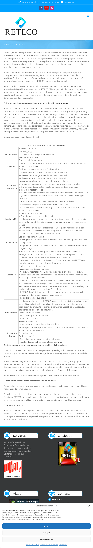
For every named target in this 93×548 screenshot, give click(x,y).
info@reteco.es (69, 2)
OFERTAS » (9, 457)
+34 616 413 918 (42, 2)
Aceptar (46, 526)
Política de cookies (32, 545)
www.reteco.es (19, 55)
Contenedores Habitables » (16, 454)
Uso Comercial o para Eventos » (18, 451)
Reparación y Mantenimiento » (17, 448)
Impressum (63, 545)
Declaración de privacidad (49, 545)
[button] (89, 506)
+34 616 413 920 (53, 2)
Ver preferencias (46, 539)
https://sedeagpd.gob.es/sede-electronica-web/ (41, 342)
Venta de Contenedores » (15, 442)
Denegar (46, 533)
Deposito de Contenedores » (16, 445)
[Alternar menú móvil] (88, 15)
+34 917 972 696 (27, 2)
